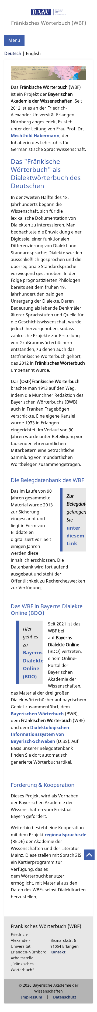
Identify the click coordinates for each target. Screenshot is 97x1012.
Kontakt (57, 952)
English (33, 53)
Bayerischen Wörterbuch (37, 714)
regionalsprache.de (65, 835)
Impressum (31, 997)
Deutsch (12, 53)
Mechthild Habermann (35, 135)
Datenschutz (64, 997)
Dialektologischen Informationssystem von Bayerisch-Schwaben (40, 734)
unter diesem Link (75, 535)
